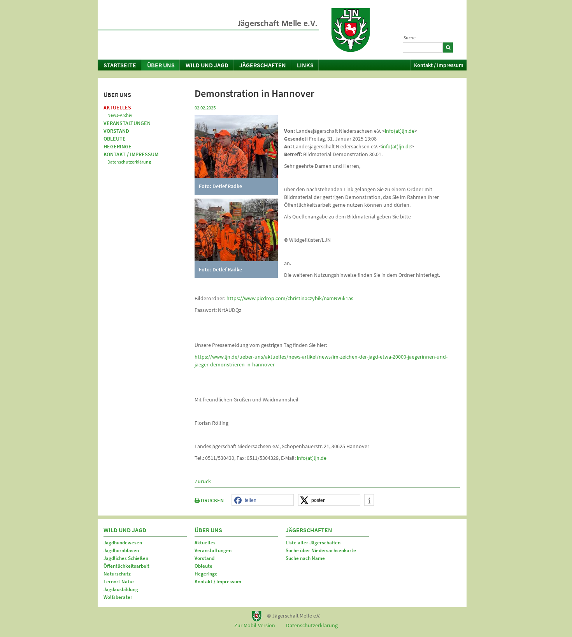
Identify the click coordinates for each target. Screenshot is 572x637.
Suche (410, 37)
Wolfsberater (118, 597)
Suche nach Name (305, 558)
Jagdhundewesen (123, 542)
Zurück (203, 481)
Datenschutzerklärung (129, 162)
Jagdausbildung (121, 589)
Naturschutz (117, 573)
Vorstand (116, 130)
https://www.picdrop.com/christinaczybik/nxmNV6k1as (289, 298)
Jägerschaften (262, 65)
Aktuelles (117, 107)
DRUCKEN (212, 500)
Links (305, 65)
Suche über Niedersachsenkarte (321, 550)
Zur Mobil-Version (254, 625)
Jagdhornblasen (121, 550)
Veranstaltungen (127, 123)
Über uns (161, 65)
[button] (262, 500)
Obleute (115, 138)
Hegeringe (118, 146)
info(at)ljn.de (399, 130)
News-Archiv (119, 115)
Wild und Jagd (207, 65)
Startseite (120, 65)
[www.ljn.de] (350, 30)
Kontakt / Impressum (438, 65)
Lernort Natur (119, 581)
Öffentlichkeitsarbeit (126, 566)
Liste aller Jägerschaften (313, 542)
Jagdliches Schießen (126, 558)
